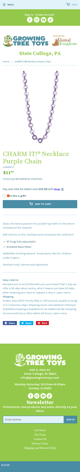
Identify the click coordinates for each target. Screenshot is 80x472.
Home (6, 61)
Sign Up (70, 419)
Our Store (40, 430)
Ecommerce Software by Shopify (56, 465)
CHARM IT (8, 167)
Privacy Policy (40, 443)
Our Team (40, 434)
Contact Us (40, 439)
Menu (10, 4)
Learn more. (63, 292)
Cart (74, 4)
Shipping (8, 178)
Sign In (29, 14)
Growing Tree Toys (21, 465)
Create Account (44, 14)
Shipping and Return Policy (40, 448)
